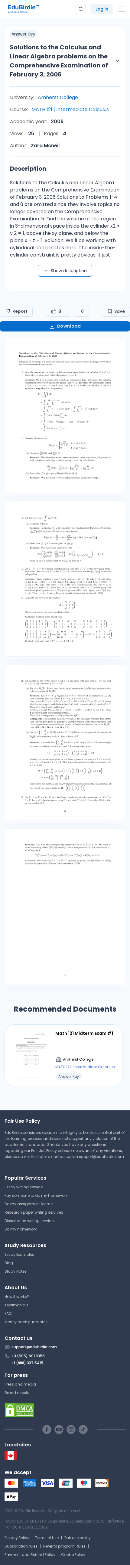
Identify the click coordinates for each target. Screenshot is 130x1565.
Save (119, 311)
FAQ (8, 1313)
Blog (9, 1262)
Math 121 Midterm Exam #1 (84, 1033)
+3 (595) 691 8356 (28, 1355)
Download (69, 326)
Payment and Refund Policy (30, 1554)
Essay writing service (24, 1187)
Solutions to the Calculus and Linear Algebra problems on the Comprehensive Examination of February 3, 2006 (59, 61)
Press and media (20, 1384)
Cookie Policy (73, 1554)
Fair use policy (77, 1537)
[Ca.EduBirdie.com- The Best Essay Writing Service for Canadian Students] (11, 1458)
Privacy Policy (17, 1537)
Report (20, 311)
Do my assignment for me (29, 1203)
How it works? (17, 1296)
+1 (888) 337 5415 (27, 1362)
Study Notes (16, 1271)
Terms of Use (47, 1537)
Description (28, 168)
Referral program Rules (64, 1546)
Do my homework (21, 1229)
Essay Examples (19, 1254)
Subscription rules (21, 1546)
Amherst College (58, 97)
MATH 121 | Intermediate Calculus (70, 109)
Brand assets (17, 1392)
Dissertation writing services (30, 1220)
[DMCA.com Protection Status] (65, 1410)
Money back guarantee (26, 1321)
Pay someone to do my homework (36, 1195)
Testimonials (16, 1305)
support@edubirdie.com (101, 1156)
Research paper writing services (34, 1212)
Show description (69, 271)
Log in (102, 9)
